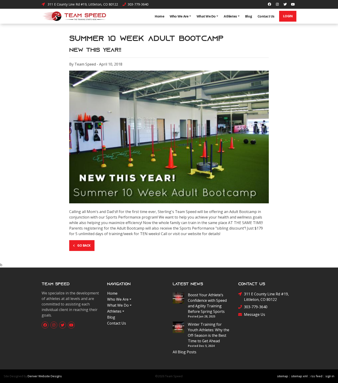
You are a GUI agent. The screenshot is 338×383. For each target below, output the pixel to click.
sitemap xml (299, 376)
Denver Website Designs (45, 376)
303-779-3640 (137, 4)
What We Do (206, 16)
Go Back (84, 245)
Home (159, 16)
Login (288, 16)
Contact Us (266, 16)
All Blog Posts (184, 351)
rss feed (316, 376)
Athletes (230, 16)
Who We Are (179, 16)
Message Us (254, 314)
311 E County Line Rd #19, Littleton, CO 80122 (82, 4)
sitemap (282, 376)
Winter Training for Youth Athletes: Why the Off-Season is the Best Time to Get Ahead (208, 332)
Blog (248, 16)
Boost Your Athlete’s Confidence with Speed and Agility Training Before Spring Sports (207, 303)
